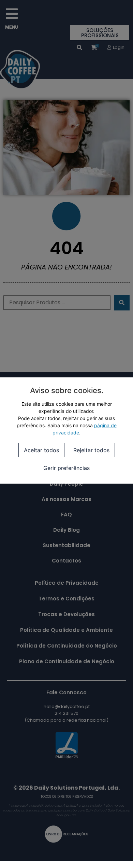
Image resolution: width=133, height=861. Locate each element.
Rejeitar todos (91, 450)
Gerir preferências (66, 467)
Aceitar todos (41, 450)
